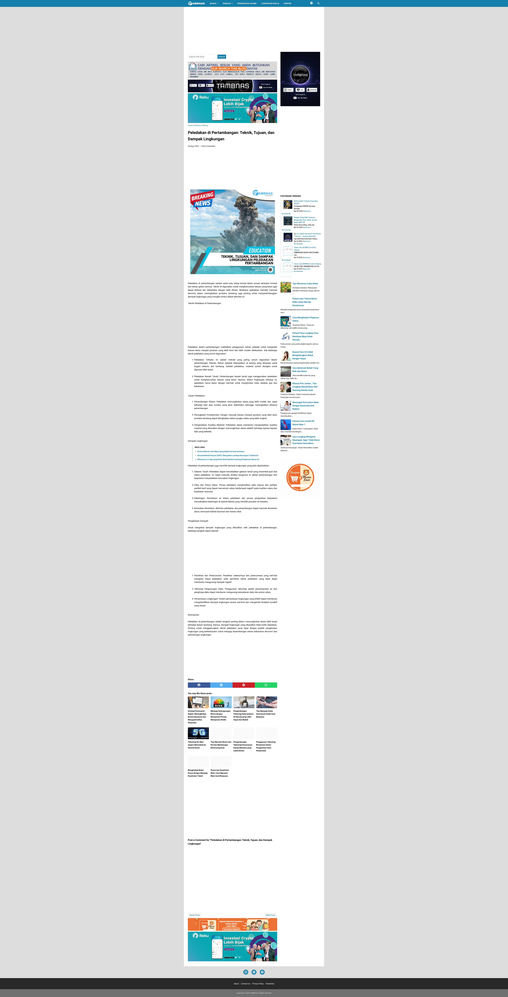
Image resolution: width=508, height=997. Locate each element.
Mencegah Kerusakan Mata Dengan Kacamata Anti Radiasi (305, 405)
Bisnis (213, 3)
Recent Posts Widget (286, 276)
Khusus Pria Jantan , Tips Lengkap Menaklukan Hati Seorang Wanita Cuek (305, 386)
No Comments (286, 213)
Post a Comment (208, 146)
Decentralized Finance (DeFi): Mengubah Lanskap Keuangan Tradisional (227, 455)
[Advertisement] (254, 29)
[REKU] (232, 122)
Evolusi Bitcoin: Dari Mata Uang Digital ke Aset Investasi (220, 451)
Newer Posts (194, 915)
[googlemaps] (254, 972)
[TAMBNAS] (196, 3)
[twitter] (221, 685)
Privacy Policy (258, 984)
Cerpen (287, 3)
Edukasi (227, 3)
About (236, 984)
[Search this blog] (318, 3)
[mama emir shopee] (232, 930)
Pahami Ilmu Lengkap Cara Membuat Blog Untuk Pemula (305, 336)
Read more (307, 211)
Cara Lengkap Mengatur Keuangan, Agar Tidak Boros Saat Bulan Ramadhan (306, 440)
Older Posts (270, 915)
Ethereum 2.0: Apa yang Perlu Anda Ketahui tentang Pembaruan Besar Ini (228, 459)
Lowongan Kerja (270, 3)
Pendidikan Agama (247, 3)
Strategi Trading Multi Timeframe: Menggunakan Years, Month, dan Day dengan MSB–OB (305, 219)
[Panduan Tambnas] (232, 78)
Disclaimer (270, 984)
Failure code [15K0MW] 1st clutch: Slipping (307, 264)
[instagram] (245, 972)
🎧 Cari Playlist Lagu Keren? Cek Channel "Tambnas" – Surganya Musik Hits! (307, 234)
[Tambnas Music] (232, 91)
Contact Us (245, 984)
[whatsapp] (266, 685)
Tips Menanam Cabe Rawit (305, 283)
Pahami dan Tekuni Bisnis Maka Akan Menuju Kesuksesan (304, 302)
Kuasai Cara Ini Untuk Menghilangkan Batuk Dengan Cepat (302, 355)
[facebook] (199, 685)
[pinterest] (244, 685)
